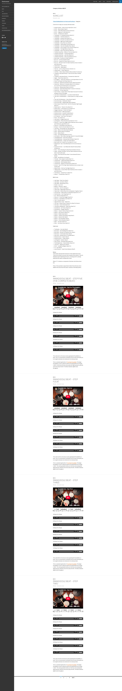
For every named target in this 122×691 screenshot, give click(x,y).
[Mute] (78, 316)
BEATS (54, 13)
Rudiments (4, 18)
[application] (68, 316)
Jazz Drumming (5, 13)
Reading (3, 20)
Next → (74, 677)
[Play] (54, 316)
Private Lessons (115, 1)
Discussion (109, 1)
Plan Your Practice (5, 6)
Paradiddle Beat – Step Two (65, 582)
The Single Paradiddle (71, 362)
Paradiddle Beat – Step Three (65, 481)
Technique (4, 23)
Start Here (95, 1)
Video (55, 283)
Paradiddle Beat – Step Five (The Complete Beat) (67, 279)
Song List (58, 15)
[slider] (80, 316)
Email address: (4, 44)
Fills (3, 11)
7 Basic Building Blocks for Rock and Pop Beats (64, 21)
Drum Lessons (5, 1)
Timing (3, 25)
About (100, 1)
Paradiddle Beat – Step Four (65, 380)
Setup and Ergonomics (6, 30)
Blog (104, 1)
